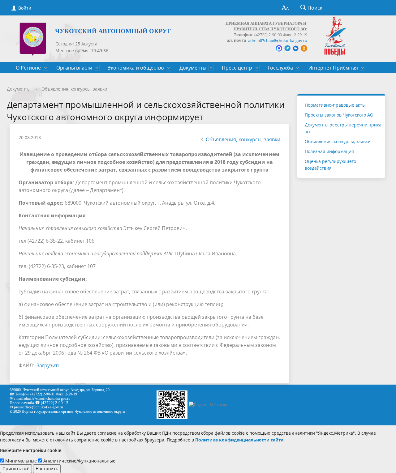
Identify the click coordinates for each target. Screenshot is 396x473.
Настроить (47, 468)
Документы (192, 67)
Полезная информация (329, 151)
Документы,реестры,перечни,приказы (343, 128)
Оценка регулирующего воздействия (330, 164)
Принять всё (15, 468)
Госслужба (280, 67)
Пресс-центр (237, 67)
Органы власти (74, 67)
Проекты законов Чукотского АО (339, 115)
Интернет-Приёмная (333, 67)
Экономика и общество (136, 67)
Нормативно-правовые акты (335, 105)
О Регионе (28, 67)
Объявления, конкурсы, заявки (74, 89)
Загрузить (48, 365)
